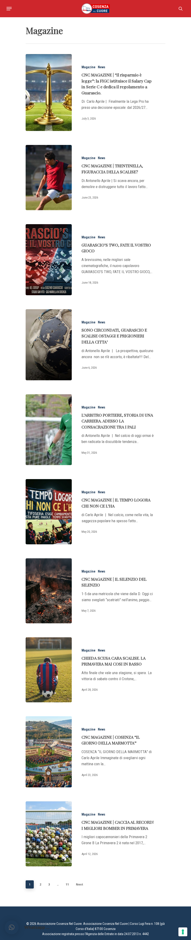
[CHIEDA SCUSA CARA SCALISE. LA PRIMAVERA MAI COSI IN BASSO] (49, 669)
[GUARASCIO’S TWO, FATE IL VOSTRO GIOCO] (49, 259)
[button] (12, 927)
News (101, 67)
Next (79, 884)
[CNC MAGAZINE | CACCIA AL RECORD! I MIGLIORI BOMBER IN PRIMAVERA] (49, 833)
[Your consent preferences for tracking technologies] (182, 931)
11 (67, 884)
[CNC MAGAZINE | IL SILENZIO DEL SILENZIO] (49, 590)
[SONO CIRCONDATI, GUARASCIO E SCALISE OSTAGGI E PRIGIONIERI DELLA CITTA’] (49, 344)
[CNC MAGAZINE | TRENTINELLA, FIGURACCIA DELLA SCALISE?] (49, 177)
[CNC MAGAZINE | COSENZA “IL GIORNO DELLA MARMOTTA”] (49, 751)
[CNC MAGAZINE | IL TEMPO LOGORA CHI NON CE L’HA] (49, 511)
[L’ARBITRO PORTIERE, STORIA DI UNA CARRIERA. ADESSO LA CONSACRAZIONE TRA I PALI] (49, 429)
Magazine (89, 67)
